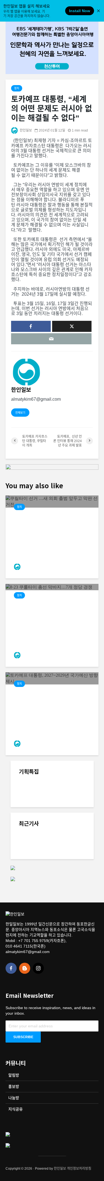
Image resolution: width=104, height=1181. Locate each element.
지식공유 (15, 1109)
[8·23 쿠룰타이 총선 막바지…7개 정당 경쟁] (49, 586)
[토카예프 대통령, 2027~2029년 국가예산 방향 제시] (52, 678)
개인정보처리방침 (79, 1168)
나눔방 (13, 1098)
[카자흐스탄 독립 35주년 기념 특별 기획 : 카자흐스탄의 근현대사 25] (65, 828)
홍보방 (13, 1086)
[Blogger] (24, 968)
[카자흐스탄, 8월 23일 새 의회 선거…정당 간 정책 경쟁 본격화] (30, 849)
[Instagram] (38, 968)
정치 (16, 88)
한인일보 (25, 130)
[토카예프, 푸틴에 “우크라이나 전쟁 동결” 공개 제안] (30, 885)
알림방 (13, 1075)
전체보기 (20, 412)
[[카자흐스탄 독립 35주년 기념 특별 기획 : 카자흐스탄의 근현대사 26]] (30, 797)
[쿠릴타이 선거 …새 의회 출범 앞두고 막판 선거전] (52, 501)
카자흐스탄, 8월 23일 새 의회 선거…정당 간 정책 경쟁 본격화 (65, 841)
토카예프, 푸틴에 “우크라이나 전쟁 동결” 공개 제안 (64, 880)
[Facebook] (11, 968)
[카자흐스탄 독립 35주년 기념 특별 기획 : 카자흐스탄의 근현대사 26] (65, 789)
